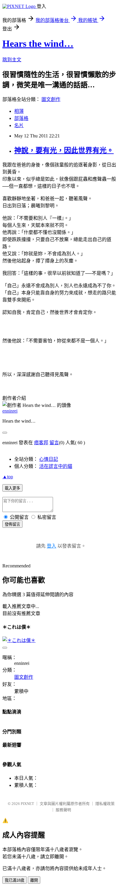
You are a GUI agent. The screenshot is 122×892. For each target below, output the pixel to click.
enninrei (9, 410)
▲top (7, 476)
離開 (34, 880)
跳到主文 (11, 59)
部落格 (21, 118)
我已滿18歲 (14, 880)
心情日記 (48, 459)
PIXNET (27, 803)
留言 (54, 442)
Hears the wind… (37, 43)
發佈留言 (12, 524)
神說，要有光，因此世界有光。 (64, 150)
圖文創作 (50, 99)
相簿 (19, 111)
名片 (19, 125)
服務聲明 (63, 810)
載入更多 (12, 488)
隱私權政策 (105, 803)
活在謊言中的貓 (55, 466)
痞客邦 (41, 442)
